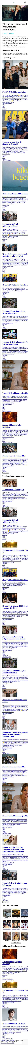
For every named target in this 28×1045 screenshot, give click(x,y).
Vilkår (6, 1041)
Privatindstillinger (13, 1041)
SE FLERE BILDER (16, 942)
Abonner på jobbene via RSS (7, 1043)
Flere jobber (5, 472)
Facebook (3, 1040)
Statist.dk (12, 1040)
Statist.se (8, 1040)
